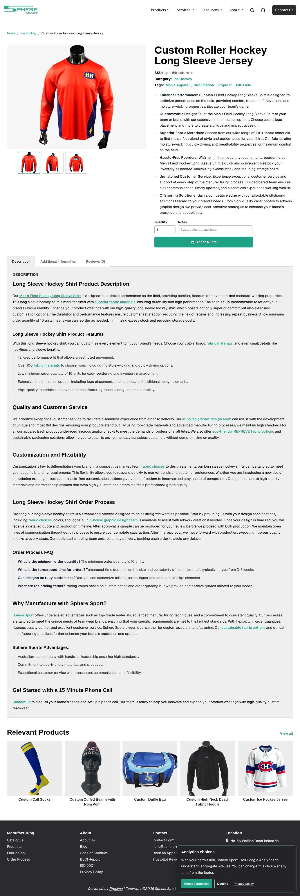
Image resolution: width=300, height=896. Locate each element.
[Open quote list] (263, 10)
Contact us (22, 702)
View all (286, 733)
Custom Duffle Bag (150, 799)
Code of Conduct (93, 853)
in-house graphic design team (206, 419)
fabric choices (153, 466)
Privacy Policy (91, 872)
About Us (87, 840)
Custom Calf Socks (34, 799)
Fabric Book (17, 853)
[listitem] (29, 163)
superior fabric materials (115, 302)
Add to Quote (206, 242)
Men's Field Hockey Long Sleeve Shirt (50, 295)
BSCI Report (90, 859)
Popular (225, 85)
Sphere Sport (23, 615)
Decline (222, 884)
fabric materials (219, 343)
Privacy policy (244, 884)
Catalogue (15, 840)
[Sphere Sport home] (21, 10)
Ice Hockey (28, 33)
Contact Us (284, 9)
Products (14, 846)
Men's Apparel (178, 85)
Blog (83, 846)
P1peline (116, 888)
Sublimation (204, 85)
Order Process (18, 859)
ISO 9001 (87, 865)
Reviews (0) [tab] (95, 261)
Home (11, 33)
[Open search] (252, 10)
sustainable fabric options (243, 627)
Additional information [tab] (58, 261)
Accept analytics (196, 884)
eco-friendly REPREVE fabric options (243, 431)
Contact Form (163, 840)
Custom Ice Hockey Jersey (265, 799)
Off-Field (243, 85)
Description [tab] (21, 261)
